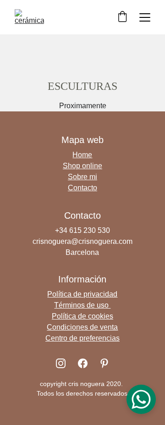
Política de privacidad (82, 294)
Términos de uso (82, 305)
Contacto (82, 188)
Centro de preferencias (82, 338)
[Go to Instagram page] (61, 363)
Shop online (82, 166)
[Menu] (144, 17)
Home (82, 155)
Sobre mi (82, 177)
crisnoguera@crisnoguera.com (82, 241)
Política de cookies (82, 316)
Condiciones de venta (82, 327)
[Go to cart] (122, 17)
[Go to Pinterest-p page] (104, 363)
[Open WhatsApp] (141, 399)
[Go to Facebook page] (83, 363)
